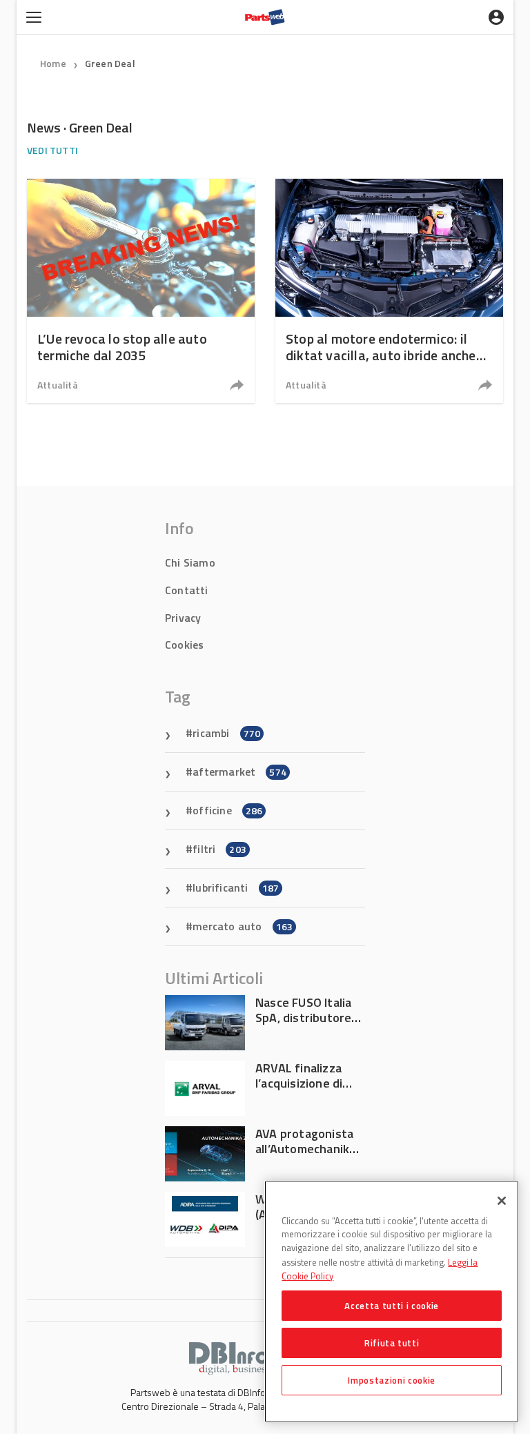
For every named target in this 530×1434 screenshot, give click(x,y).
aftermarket (239, 771)
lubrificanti (236, 887)
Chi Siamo (190, 562)
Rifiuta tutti (392, 1343)
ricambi (226, 733)
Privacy (183, 617)
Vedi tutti (52, 150)
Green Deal (110, 63)
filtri (219, 849)
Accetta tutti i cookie (391, 1306)
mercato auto (243, 926)
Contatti (186, 590)
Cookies (184, 644)
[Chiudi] (502, 1201)
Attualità (57, 384)
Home (53, 63)
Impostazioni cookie (391, 1380)
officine (227, 810)
